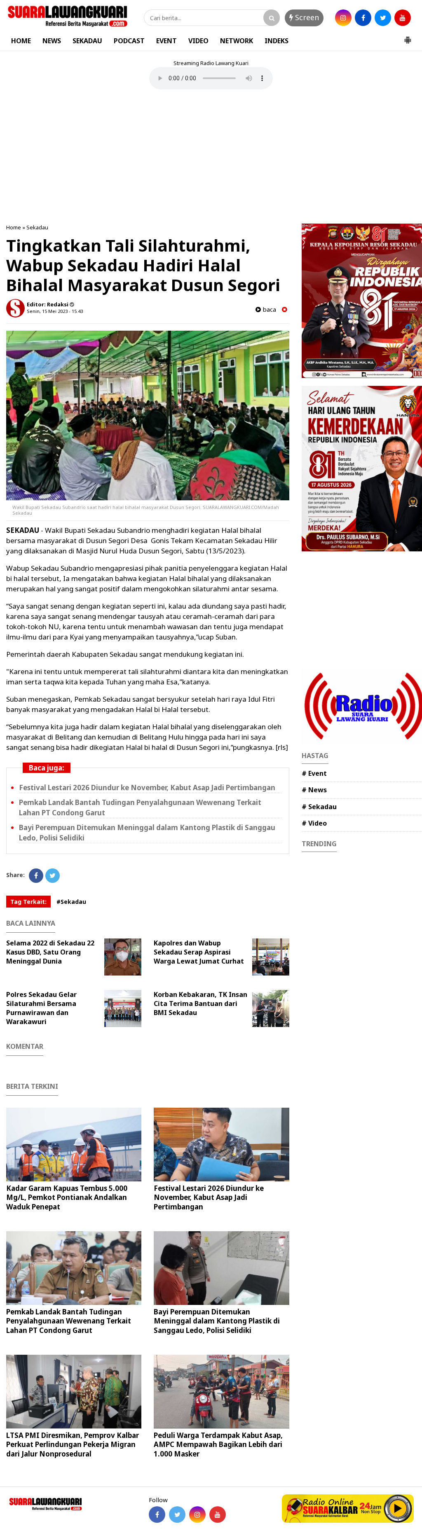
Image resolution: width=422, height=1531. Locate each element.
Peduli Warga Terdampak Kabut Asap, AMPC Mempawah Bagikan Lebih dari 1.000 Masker (218, 1444)
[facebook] (363, 17)
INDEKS (276, 40)
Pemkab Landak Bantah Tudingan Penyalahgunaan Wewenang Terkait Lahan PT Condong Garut (68, 1321)
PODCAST (129, 40)
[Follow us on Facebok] (157, 1514)
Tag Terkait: (28, 902)
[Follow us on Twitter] (177, 1514)
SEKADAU (87, 40)
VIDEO (198, 40)
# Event (314, 773)
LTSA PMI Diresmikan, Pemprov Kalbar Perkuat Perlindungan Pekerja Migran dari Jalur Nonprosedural (72, 1444)
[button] (407, 37)
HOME (21, 40)
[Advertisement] (211, 157)
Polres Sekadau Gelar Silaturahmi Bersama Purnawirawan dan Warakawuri (41, 1008)
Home (13, 227)
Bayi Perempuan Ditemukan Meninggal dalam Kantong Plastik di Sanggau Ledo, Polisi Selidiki (217, 1321)
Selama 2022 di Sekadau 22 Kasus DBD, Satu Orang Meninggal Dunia (50, 952)
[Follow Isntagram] (197, 1514)
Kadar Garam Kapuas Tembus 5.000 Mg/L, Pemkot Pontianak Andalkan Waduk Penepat (66, 1197)
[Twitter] (52, 875)
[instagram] (343, 17)
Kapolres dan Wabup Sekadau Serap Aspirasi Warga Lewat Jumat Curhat (199, 952)
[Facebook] (36, 875)
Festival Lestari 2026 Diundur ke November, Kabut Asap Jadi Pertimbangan (147, 787)
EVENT (166, 40)
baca (268, 309)
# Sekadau (319, 806)
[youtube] (402, 17)
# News (314, 789)
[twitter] (383, 17)
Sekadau (37, 227)
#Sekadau (71, 902)
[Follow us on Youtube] (217, 1514)
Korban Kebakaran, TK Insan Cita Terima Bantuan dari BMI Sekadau (200, 1003)
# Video (314, 823)
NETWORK (236, 40)
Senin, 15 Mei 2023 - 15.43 (55, 311)
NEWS (51, 40)
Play (398, 1508)
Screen (306, 17)
